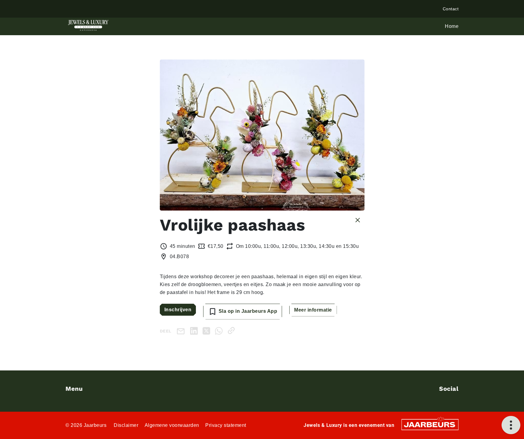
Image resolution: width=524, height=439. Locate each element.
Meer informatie (313, 309)
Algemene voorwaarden (172, 425)
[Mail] (182, 330)
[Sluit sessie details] (357, 219)
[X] (208, 330)
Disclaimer (126, 425)
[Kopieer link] (232, 330)
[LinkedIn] (195, 330)
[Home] (88, 25)
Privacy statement (225, 425)
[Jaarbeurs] (429, 424)
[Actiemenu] (511, 425)
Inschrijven (178, 309)
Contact (451, 8)
